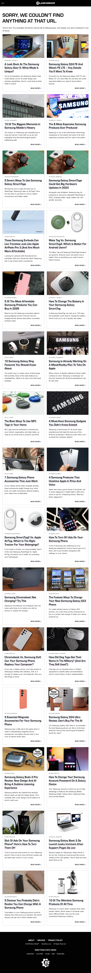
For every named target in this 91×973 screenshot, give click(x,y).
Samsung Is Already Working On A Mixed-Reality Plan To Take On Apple (67, 365)
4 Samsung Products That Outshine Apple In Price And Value (65, 481)
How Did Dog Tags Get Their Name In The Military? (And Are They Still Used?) (67, 661)
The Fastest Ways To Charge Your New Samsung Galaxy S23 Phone (67, 601)
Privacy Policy (55, 940)
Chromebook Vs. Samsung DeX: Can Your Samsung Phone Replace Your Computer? (23, 661)
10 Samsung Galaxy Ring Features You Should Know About (20, 365)
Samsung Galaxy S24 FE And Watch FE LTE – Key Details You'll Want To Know (66, 68)
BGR (53, 954)
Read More (35, 88)
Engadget (30, 954)
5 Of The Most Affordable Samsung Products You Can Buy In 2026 (21, 305)
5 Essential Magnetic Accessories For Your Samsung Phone (23, 721)
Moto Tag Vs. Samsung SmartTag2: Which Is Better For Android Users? (67, 244)
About (31, 940)
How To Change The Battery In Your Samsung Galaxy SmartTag (66, 305)
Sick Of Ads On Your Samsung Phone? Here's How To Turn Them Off (22, 844)
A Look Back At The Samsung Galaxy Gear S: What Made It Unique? (22, 68)
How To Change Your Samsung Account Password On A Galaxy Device (67, 781)
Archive (41, 940)
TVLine (47, 954)
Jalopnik (39, 954)
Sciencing (60, 954)
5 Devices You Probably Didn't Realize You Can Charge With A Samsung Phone (23, 904)
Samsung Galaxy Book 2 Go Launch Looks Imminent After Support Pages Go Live (66, 844)
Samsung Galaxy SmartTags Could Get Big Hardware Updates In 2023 (65, 184)
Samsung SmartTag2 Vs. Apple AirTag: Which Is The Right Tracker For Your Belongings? (23, 541)
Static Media (34, 944)
